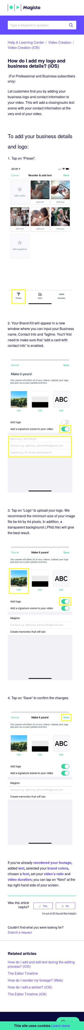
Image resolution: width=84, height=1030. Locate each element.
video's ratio (54, 873)
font (26, 873)
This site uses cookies (42, 1025)
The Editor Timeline (23, 973)
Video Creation (59, 42)
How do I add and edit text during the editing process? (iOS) (41, 964)
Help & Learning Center (26, 42)
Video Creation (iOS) (24, 47)
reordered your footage (52, 862)
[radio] (43, 906)
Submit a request (20, 932)
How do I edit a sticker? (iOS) (30, 987)
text (21, 868)
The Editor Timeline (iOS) (27, 994)
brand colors (57, 868)
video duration (19, 879)
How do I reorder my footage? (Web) (35, 980)
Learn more (60, 1025)
